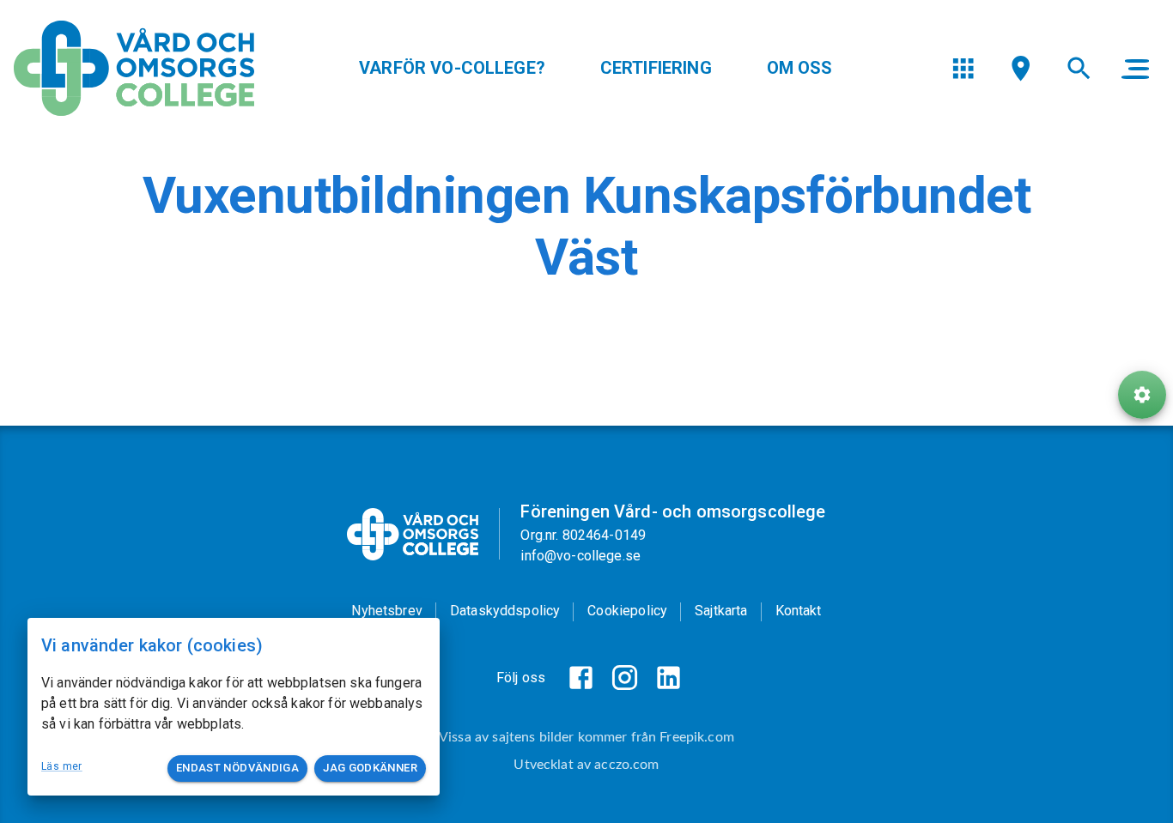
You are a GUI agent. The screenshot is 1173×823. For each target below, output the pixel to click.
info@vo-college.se (580, 556)
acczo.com (626, 765)
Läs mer (61, 766)
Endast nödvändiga (237, 767)
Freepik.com (696, 737)
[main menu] (1135, 69)
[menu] (963, 68)
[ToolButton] (1142, 395)
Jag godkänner (370, 767)
